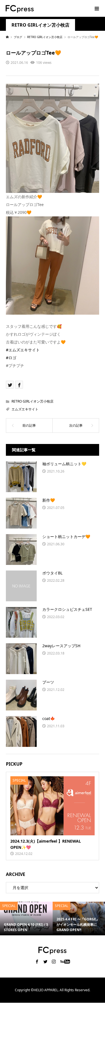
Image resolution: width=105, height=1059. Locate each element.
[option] (26, 918)
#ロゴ (11, 357)
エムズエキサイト (24, 409)
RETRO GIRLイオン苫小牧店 (40, 25)
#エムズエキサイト (23, 349)
